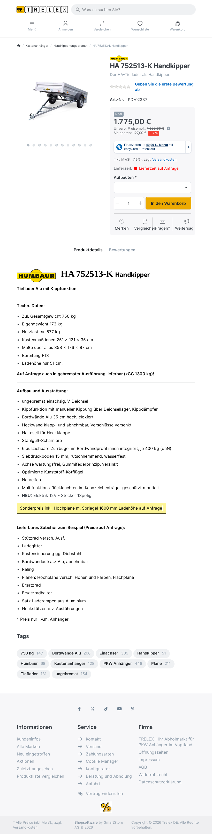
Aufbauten (124, 177)
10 (79, 145)
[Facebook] (79, 708)
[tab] (88, 249)
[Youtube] (119, 708)
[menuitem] (32, 653)
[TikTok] (106, 708)
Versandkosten (164, 159)
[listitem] (59, 98)
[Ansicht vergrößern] (59, 98)
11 (85, 145)
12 (90, 145)
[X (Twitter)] (93, 708)
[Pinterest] (132, 708)
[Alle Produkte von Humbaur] (119, 58)
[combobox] (133, 9)
